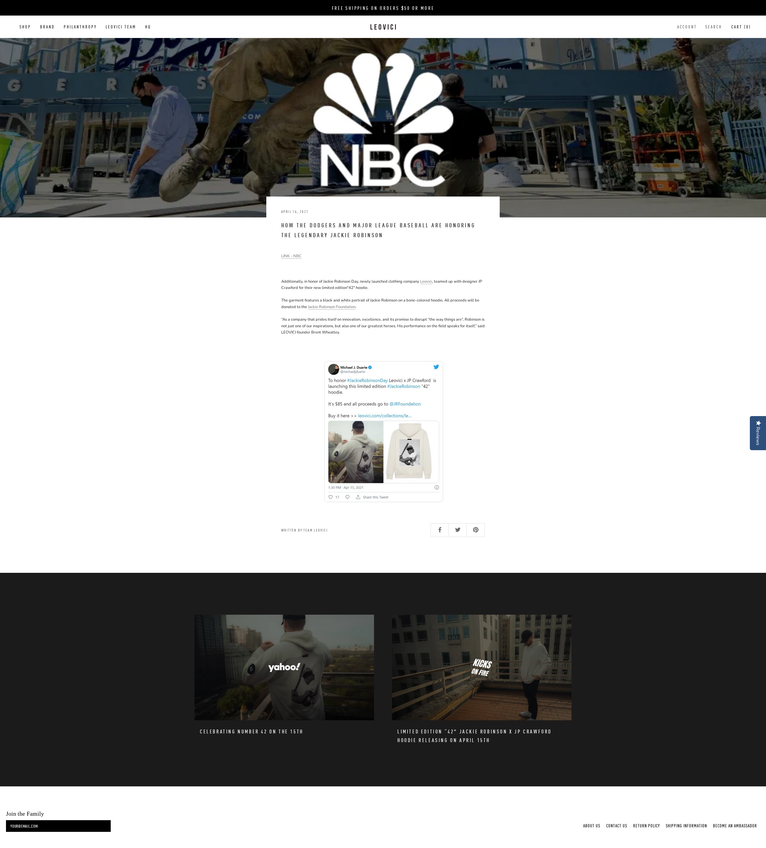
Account (687, 27)
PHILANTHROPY (80, 27)
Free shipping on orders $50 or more (383, 7)
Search (713, 27)
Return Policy (646, 826)
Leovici (426, 281)
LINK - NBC (291, 256)
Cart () (741, 27)
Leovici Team (121, 27)
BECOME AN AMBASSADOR (735, 826)
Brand (47, 27)
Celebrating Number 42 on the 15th (251, 731)
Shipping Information (686, 826)
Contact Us (616, 826)
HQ (148, 27)
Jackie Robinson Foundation (331, 307)
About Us (591, 826)
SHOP (25, 27)
